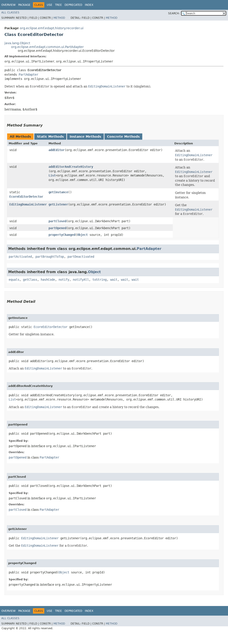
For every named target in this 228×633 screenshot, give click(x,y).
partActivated (20, 256)
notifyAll (81, 279)
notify (64, 279)
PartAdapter (28, 74)
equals (14, 279)
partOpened (57, 228)
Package (24, 4)
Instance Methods (85, 136)
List (52, 175)
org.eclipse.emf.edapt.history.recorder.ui (51, 28)
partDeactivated (80, 256)
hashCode (48, 279)
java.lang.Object (17, 43)
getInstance (58, 192)
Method (59, 17)
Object (82, 235)
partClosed (57, 221)
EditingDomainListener (28, 204)
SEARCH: (174, 13)
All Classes (10, 12)
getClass (30, 279)
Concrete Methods (123, 136)
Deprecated (73, 4)
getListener (58, 204)
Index (89, 4)
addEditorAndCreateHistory (71, 166)
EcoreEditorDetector (26, 196)
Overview (8, 4)
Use (49, 4)
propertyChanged (62, 235)
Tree (58, 4)
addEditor (57, 150)
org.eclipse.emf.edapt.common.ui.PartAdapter (47, 47)
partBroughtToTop (49, 256)
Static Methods (50, 136)
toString (99, 279)
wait (113, 279)
